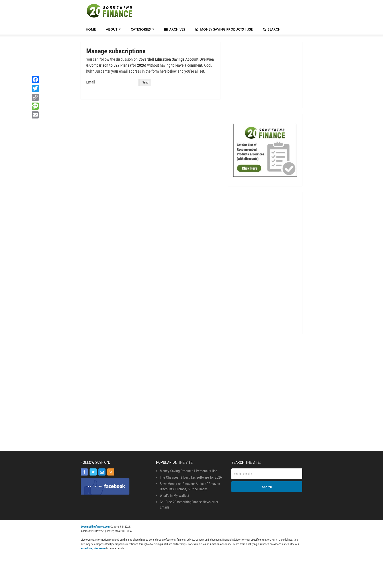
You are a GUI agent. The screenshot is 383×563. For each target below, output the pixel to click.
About (111, 29)
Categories (141, 29)
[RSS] (110, 472)
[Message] (35, 106)
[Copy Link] (35, 97)
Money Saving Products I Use (226, 29)
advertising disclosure (93, 548)
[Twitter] (93, 472)
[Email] (102, 472)
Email (90, 82)
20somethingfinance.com (95, 526)
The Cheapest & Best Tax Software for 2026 (191, 477)
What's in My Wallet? (174, 495)
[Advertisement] (221, 11)
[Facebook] (84, 472)
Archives (176, 29)
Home (91, 29)
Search (273, 29)
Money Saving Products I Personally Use (188, 471)
